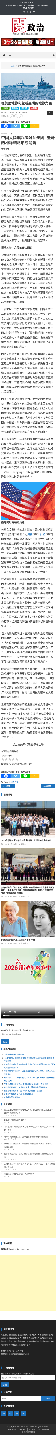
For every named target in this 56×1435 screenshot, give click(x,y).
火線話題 (34, 108)
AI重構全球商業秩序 (12, 1097)
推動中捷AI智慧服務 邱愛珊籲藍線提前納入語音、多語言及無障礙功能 (28, 1145)
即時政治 (15, 108)
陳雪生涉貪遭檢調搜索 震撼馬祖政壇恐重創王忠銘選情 (26, 1084)
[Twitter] (15, 126)
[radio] (2, 760)
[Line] (25, 126)
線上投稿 (31, 5)
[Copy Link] (34, 126)
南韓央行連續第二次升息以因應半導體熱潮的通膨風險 (26, 1087)
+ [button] (16, 116)
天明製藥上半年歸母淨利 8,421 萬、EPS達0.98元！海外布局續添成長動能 (29, 1165)
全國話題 (5, 108)
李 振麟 (23, 943)
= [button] (20, 116)
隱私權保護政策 (28, 8)
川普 (29, 534)
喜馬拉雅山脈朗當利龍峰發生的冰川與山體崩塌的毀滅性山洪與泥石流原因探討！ (28, 1111)
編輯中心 (25, 112)
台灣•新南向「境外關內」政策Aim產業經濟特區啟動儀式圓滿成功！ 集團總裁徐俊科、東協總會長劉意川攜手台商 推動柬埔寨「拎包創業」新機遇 (27, 890)
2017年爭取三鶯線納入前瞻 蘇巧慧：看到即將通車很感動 (26, 840)
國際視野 (24, 108)
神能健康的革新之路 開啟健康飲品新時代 (49, 786)
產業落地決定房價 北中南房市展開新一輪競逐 (23, 1090)
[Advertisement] (28, 1210)
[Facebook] (6, 126)
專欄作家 (22, 5)
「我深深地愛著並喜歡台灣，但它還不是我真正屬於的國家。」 (10, 786)
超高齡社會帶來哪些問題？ (15, 1054)
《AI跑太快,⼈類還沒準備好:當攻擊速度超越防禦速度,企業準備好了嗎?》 (29, 1128)
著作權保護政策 (43, 5)
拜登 (42, 534)
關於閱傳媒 (12, 5)
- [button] (11, 116)
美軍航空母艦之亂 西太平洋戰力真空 (18, 1094)
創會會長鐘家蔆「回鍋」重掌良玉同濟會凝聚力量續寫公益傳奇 (28, 1155)
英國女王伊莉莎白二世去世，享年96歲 (18, 940)
